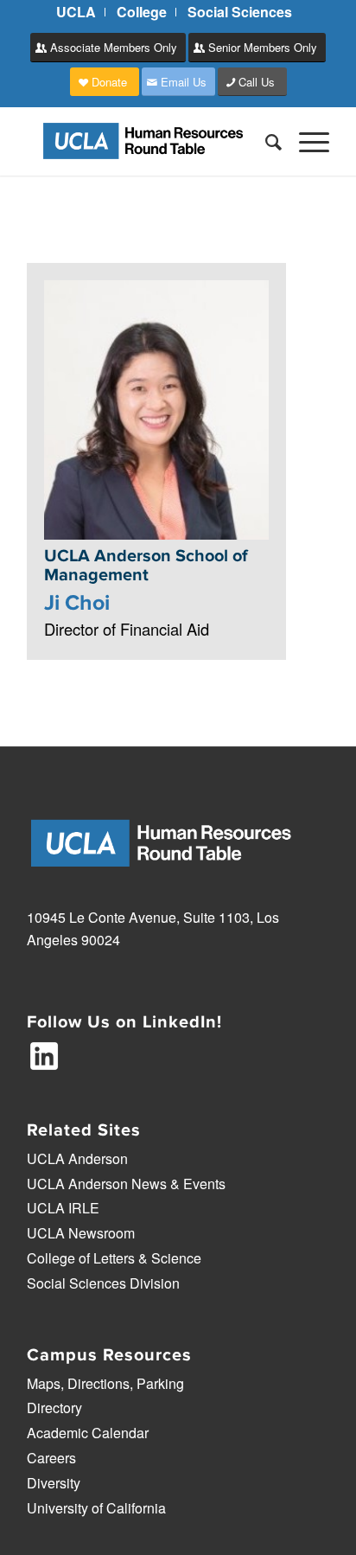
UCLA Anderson (77, 1158)
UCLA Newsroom (81, 1233)
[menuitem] (76, 12)
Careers (51, 1458)
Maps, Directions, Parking (105, 1383)
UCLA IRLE (63, 1208)
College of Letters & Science (114, 1258)
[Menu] (305, 141)
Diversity (53, 1483)
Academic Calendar (88, 1433)
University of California (96, 1508)
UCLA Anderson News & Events (126, 1183)
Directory (54, 1407)
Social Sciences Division (103, 1283)
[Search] (265, 141)
